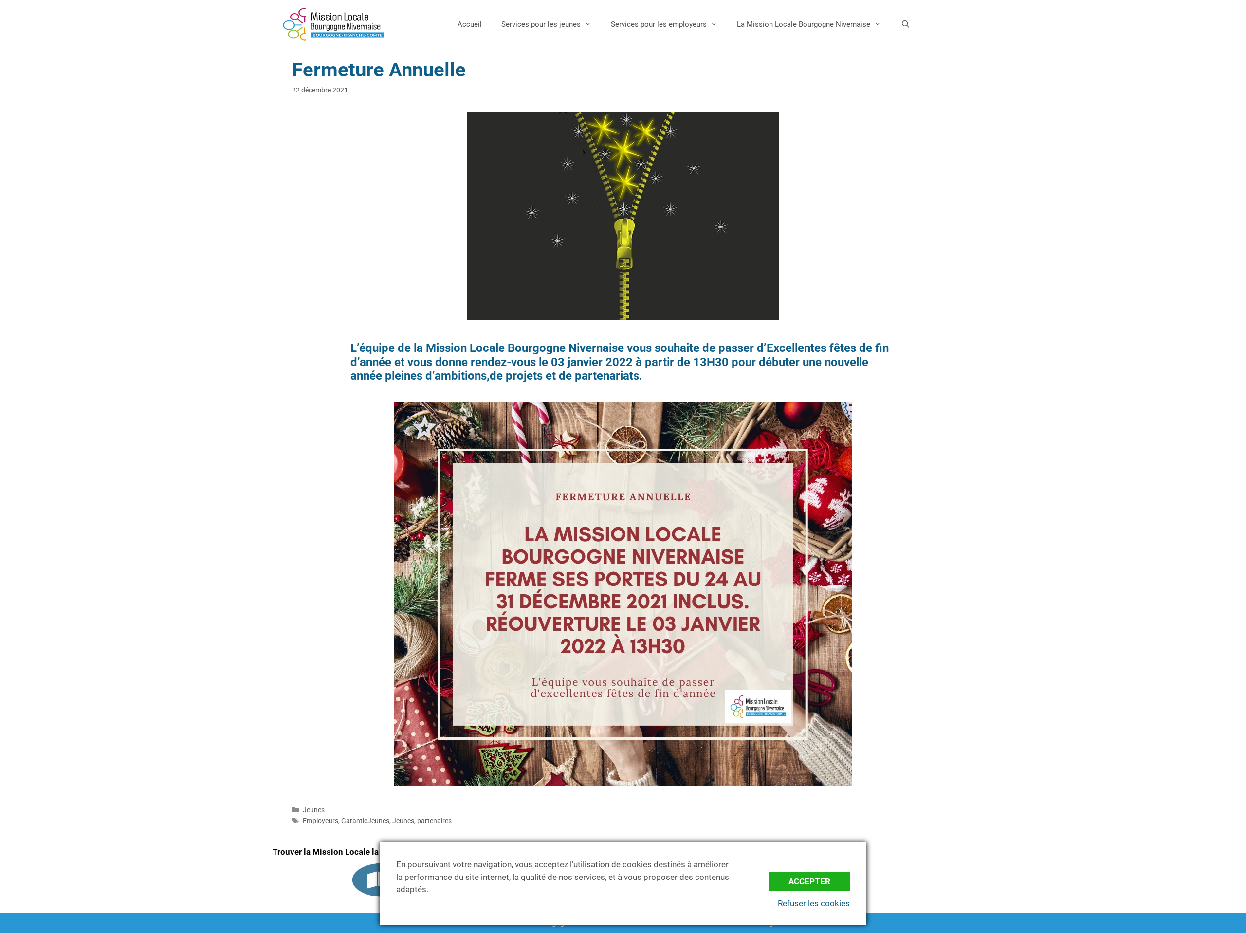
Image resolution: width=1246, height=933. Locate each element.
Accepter (809, 881)
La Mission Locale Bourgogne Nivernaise (803, 24)
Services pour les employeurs (659, 24)
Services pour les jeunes (541, 24)
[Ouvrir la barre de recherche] (905, 24)
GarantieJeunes (365, 821)
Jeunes (314, 810)
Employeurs (320, 821)
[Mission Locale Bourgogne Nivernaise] (333, 24)
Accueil (470, 24)
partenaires (434, 821)
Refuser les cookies (814, 903)
